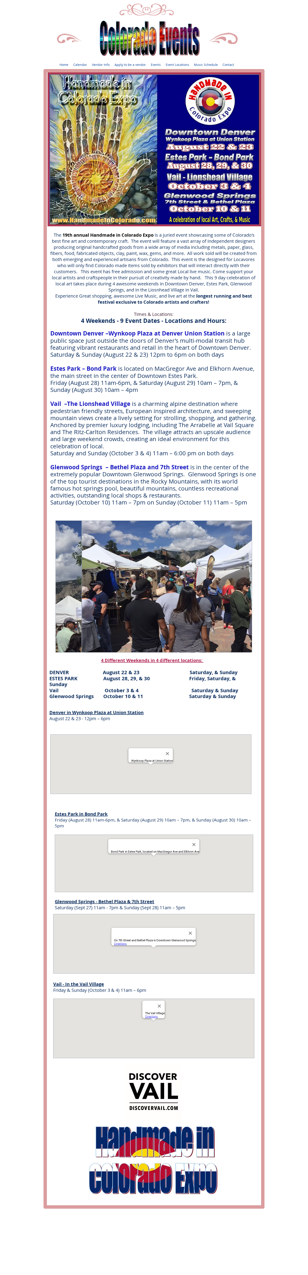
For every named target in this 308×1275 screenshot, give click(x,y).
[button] (155, 64)
